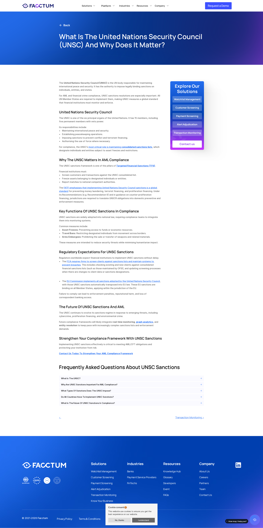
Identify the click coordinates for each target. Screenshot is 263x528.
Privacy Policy (64, 518)
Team (202, 489)
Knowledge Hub (172, 471)
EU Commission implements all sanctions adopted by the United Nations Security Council (113, 281)
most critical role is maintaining (120, 147)
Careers (203, 477)
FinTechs (132, 483)
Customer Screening (102, 477)
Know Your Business (102, 500)
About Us (204, 471)
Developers (169, 483)
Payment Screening (102, 483)
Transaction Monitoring (103, 495)
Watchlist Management (104, 471)
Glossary (168, 477)
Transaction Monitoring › (189, 417)
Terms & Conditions (89, 518)
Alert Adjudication (101, 489)
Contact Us (205, 495)
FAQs (166, 495)
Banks (130, 471)
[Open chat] (255, 520)
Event (166, 489)
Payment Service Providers (141, 477)
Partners (204, 483)
